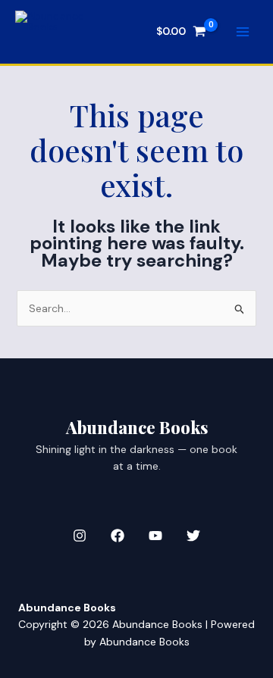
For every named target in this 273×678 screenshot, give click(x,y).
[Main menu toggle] (243, 32)
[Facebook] (117, 535)
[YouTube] (155, 535)
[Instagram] (79, 535)
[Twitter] (193, 535)
